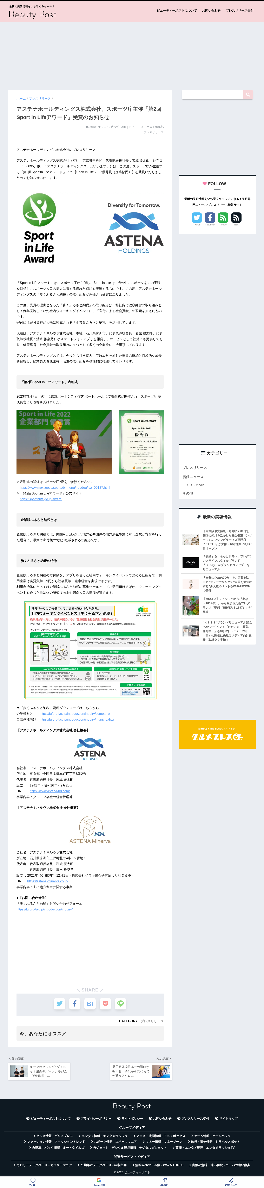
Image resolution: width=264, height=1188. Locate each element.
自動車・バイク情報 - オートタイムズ (58, 1147)
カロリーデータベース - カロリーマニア (44, 1165)
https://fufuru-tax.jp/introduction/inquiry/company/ (75, 713)
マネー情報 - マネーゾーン (164, 1141)
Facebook (210, 224)
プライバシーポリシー (96, 1118)
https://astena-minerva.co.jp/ (47, 881)
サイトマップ (228, 1118)
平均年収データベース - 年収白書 (104, 1165)
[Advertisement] (132, 54)
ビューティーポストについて (177, 10)
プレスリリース (152, 1021)
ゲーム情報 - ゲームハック (212, 1136)
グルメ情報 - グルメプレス (54, 1136)
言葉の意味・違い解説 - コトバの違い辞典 (221, 1165)
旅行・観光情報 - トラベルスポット (215, 1141)
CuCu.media (195, 485)
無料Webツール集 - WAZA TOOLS (159, 1165)
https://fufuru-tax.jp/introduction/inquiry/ (44, 909)
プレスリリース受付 (240, 10)
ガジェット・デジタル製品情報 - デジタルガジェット (130, 1147)
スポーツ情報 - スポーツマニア (115, 1141)
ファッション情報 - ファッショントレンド (56, 1141)
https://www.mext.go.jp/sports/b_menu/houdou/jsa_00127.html (65, 487)
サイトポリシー (132, 1118)
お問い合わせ (211, 10)
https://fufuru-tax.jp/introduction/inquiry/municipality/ (77, 719)
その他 (188, 493)
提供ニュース (193, 477)
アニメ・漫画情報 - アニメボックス (160, 1136)
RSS (236, 224)
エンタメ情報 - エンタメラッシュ (105, 1136)
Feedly (223, 224)
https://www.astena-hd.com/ (50, 791)
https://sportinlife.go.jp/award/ (41, 499)
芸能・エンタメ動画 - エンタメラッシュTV (205, 1147)
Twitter (196, 224)
